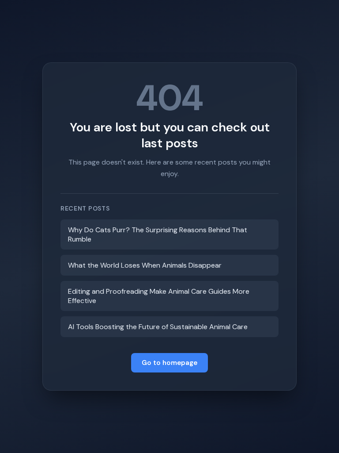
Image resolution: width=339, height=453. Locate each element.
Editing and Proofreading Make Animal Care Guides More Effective (158, 296)
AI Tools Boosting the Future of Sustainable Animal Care (158, 326)
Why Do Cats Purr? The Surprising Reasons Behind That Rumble (157, 234)
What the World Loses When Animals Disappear (145, 265)
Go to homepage (169, 362)
